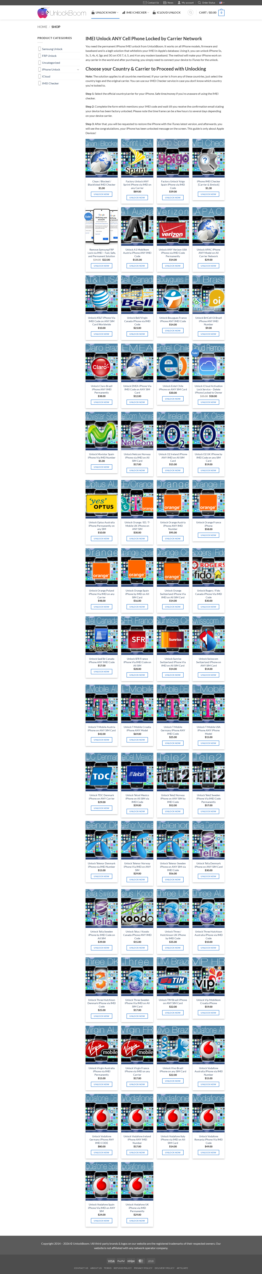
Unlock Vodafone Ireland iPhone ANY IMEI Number (137, 1139)
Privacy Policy (143, 1268)
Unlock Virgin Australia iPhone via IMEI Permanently (102, 1071)
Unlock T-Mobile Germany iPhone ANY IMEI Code (173, 730)
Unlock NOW (106, 12)
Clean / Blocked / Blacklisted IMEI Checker (101, 183)
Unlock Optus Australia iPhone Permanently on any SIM (102, 525)
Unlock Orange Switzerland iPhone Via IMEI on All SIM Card (173, 594)
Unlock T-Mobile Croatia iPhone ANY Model (137, 728)
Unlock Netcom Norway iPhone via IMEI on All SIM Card (137, 457)
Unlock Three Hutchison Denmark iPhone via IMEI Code (102, 1003)
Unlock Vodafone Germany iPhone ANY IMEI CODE (101, 1139)
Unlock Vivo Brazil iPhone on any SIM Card (173, 1070)
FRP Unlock (49, 55)
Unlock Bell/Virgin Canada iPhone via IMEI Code (137, 321)
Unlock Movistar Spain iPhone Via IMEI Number (101, 456)
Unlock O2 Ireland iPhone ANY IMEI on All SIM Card (173, 457)
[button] (212, 12)
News (170, 2)
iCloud (46, 76)
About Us (96, 1268)
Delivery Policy (164, 1268)
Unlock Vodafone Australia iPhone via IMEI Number (209, 1071)
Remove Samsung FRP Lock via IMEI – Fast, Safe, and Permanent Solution (102, 253)
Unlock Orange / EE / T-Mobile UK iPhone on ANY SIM (137, 525)
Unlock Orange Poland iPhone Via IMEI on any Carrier (101, 594)
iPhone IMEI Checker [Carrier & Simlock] (208, 183)
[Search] (190, 12)
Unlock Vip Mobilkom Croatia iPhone (208, 1001)
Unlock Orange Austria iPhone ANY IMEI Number (173, 525)
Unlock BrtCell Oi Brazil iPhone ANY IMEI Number (208, 321)
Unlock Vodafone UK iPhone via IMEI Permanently (137, 1208)
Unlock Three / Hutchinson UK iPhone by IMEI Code (173, 935)
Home (42, 27)
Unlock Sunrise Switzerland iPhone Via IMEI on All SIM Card (173, 662)
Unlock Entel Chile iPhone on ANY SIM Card (173, 387)
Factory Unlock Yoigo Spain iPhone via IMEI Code (173, 184)
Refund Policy (123, 1268)
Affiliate (182, 1268)
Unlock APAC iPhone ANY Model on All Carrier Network (208, 253)
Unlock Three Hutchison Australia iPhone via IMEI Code (209, 935)
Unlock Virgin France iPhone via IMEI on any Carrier (137, 1071)
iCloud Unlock (169, 12)
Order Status (208, 2)
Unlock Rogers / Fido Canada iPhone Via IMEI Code (208, 594)
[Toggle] (78, 69)
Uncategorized (51, 62)
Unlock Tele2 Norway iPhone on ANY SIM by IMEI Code (173, 798)
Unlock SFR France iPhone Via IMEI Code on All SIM (137, 662)
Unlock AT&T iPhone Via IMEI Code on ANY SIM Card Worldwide (101, 321)
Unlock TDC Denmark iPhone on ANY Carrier (102, 797)
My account (188, 2)
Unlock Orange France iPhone (208, 524)
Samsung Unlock (52, 49)
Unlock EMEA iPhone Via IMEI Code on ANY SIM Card (137, 389)
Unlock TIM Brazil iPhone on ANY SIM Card (173, 1001)
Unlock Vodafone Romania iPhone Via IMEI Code (208, 1139)
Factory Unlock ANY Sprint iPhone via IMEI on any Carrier (137, 184)
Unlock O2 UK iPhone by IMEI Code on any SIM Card (208, 457)
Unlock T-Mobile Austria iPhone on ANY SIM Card (102, 728)
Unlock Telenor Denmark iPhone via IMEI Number (101, 865)
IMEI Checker (136, 12)
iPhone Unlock (51, 69)
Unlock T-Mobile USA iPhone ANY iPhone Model (208, 730)
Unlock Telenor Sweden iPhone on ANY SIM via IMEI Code (173, 866)
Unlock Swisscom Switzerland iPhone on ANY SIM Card (208, 662)
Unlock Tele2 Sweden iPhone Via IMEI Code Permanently (208, 798)
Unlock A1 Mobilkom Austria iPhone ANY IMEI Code (137, 253)
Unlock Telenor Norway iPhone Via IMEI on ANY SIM (137, 866)
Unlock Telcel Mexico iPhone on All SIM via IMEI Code (137, 798)
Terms (107, 1268)
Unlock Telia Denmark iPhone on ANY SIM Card (209, 865)
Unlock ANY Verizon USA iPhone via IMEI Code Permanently (173, 253)
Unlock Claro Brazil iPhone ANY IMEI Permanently (101, 389)
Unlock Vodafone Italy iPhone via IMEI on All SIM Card (173, 1139)
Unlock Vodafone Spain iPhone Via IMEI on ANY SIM (101, 1208)
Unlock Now (101, 194)
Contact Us (153, 2)
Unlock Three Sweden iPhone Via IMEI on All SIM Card (137, 1003)
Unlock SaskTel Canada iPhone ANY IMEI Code (102, 660)
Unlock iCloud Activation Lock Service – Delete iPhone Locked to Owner (209, 389)
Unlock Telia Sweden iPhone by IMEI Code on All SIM (101, 935)
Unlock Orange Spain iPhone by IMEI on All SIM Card (137, 594)
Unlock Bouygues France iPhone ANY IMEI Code (173, 319)
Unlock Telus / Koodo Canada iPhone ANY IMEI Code (137, 935)
